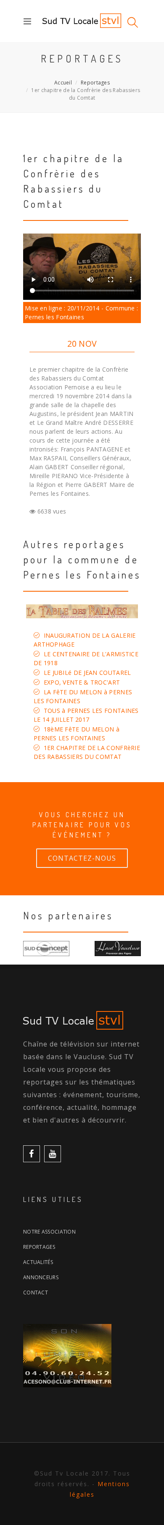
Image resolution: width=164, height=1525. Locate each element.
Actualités (38, 1262)
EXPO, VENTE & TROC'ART (82, 682)
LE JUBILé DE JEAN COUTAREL (87, 673)
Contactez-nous (82, 858)
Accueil (63, 82)
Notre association (49, 1231)
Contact (35, 1292)
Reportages (95, 82)
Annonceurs (40, 1277)
